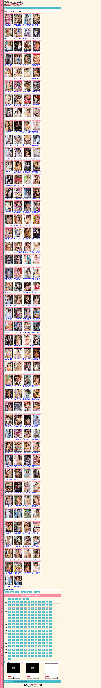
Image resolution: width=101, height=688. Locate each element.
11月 (14, 602)
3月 (20, 599)
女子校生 (36, 592)
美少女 (29, 592)
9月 (21, 602)
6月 (9, 599)
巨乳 (7, 592)
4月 (16, 599)
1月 (27, 599)
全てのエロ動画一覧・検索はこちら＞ (32, 595)
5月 (13, 599)
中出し (23, 592)
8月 (25, 602)
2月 (23, 599)
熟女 (17, 592)
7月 (29, 602)
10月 (18, 602)
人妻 (12, 592)
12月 (9, 602)
